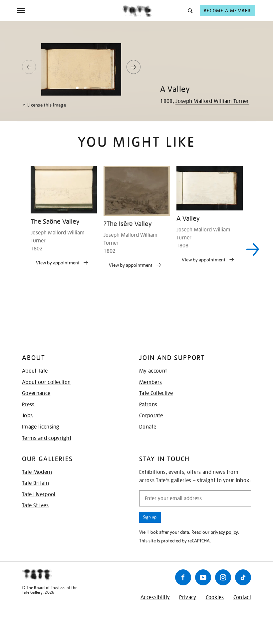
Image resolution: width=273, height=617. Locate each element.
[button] (189, 10)
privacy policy (224, 532)
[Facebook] (183, 577)
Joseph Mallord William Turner (212, 101)
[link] (44, 105)
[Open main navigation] (69, 11)
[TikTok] (243, 577)
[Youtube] (203, 577)
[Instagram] (223, 577)
